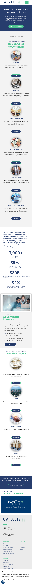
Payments (16, 62)
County (16, 398)
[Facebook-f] (6, 524)
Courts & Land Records (16, 118)
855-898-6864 (6, 537)
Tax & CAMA (16, 90)
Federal (16, 453)
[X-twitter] (4, 524)
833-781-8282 (6, 531)
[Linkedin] (8, 524)
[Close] (30, 571)
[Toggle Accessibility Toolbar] (3, 582)
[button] (16, 504)
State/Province (16, 426)
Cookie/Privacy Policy (9, 579)
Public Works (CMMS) (16, 149)
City (16, 371)
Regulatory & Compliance (16, 205)
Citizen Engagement (16, 177)
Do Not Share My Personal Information (11, 582)
